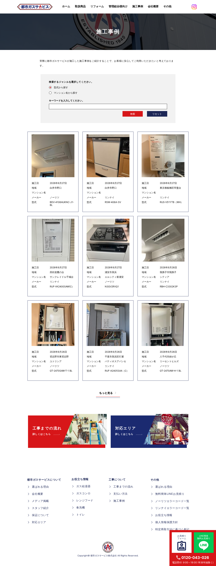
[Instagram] (194, 7)
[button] (167, 6)
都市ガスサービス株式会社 (103, 555)
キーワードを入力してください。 (66, 100)
